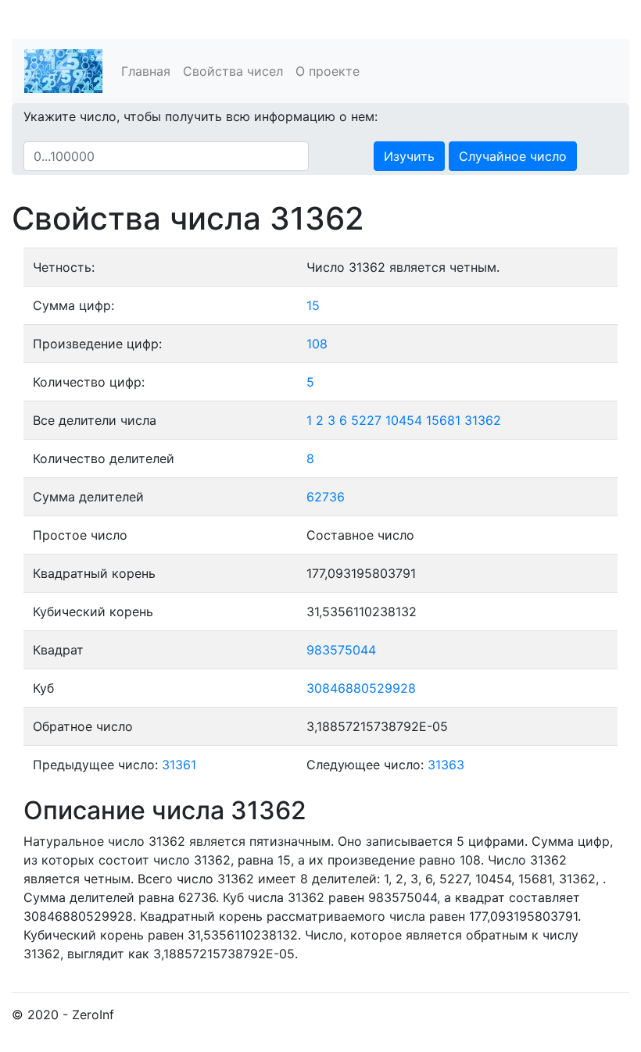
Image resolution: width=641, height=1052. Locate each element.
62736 (325, 497)
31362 (482, 420)
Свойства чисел (233, 71)
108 (317, 343)
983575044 (341, 650)
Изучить (409, 156)
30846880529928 (361, 688)
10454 (403, 420)
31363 (446, 764)
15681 (443, 420)
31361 (179, 764)
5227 (366, 420)
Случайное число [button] (513, 156)
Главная (145, 71)
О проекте (327, 71)
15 (313, 305)
